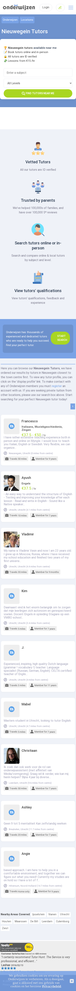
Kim (24, 591)
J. (23, 647)
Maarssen (21, 921)
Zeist (5, 928)
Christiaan (29, 750)
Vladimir (28, 534)
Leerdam (47, 921)
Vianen (52, 914)
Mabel (26, 704)
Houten (6, 921)
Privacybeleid (51, 986)
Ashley (27, 807)
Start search (62, 338)
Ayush (26, 478)
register (57, 386)
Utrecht (64, 914)
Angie (26, 854)
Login (45, 7)
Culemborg (62, 921)
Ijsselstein (38, 914)
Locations (27, 19)
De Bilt (34, 921)
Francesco (30, 421)
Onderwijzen (10, 19)
